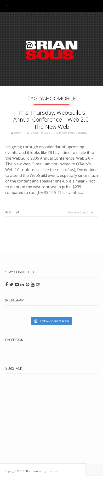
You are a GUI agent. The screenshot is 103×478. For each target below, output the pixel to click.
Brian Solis (51, 50)
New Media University (74, 132)
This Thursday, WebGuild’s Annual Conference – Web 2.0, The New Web (51, 119)
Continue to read (78, 212)
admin (17, 132)
